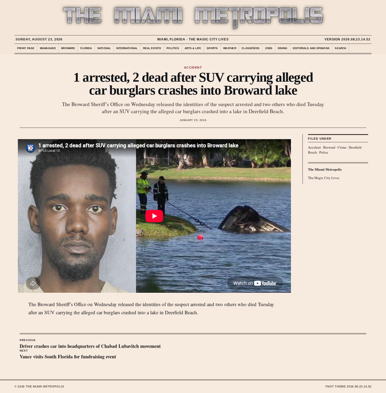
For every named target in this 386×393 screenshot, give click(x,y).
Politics (172, 48)
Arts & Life (193, 48)
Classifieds (250, 48)
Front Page (25, 48)
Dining (282, 48)
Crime (342, 147)
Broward (68, 48)
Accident (314, 147)
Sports (212, 48)
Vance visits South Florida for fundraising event (68, 354)
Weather (229, 48)
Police (323, 152)
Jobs (268, 48)
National (104, 48)
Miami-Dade (48, 48)
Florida (86, 48)
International (127, 48)
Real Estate (152, 48)
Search (340, 48)
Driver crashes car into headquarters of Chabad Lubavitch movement (90, 344)
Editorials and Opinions (311, 48)
